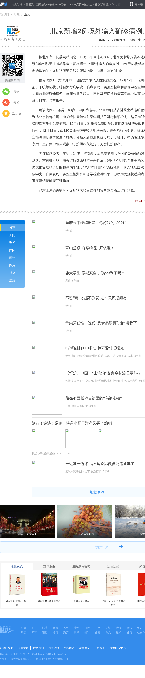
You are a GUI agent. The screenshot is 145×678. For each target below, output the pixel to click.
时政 (17, 14)
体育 (97, 632)
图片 (12, 265)
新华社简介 (6, 648)
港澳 (118, 627)
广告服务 (99, 648)
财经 (12, 242)
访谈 (108, 627)
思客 (23, 632)
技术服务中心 (118, 648)
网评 (12, 257)
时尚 (87, 632)
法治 (12, 280)
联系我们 (38, 648)
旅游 (118, 632)
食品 (108, 632)
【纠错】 (138, 200)
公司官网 (23, 648)
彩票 (66, 632)
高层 (55, 627)
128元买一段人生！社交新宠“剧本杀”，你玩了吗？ (91, 4)
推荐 (12, 227)
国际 (12, 250)
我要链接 (54, 648)
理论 (76, 627)
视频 (55, 632)
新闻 (12, 235)
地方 (34, 627)
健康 (129, 632)
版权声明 (69, 648)
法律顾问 (84, 648)
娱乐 (76, 632)
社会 (12, 272)
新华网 (4, 14)
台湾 (129, 627)
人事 (66, 627)
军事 (97, 627)
